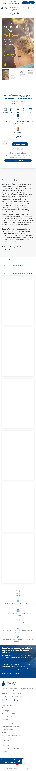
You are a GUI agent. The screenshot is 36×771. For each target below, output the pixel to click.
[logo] (6, 8)
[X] (22, 13)
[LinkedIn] (25, 13)
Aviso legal (5, 751)
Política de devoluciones (10, 748)
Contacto (5, 746)
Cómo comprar (7, 716)
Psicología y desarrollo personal (17, 95)
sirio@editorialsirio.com (14, 696)
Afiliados (5, 719)
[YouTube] (18, 13)
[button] (17, 2)
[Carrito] (33, 8)
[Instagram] (10, 13)
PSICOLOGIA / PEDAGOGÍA (18, 97)
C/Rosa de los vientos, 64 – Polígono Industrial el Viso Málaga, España (17, 690)
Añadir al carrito (20, 144)
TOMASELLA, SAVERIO (18, 133)
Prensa (4, 708)
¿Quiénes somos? (8, 705)
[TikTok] (17, 700)
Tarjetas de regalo (8, 714)
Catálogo (5, 711)
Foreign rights (6, 740)
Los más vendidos (8, 724)
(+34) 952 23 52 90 (15, 693)
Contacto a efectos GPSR (11, 735)
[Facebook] (14, 13)
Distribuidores (6, 743)
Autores (4, 732)
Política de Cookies (24, 768)
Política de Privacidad (12, 768)
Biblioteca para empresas (11, 727)
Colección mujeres (8, 730)
